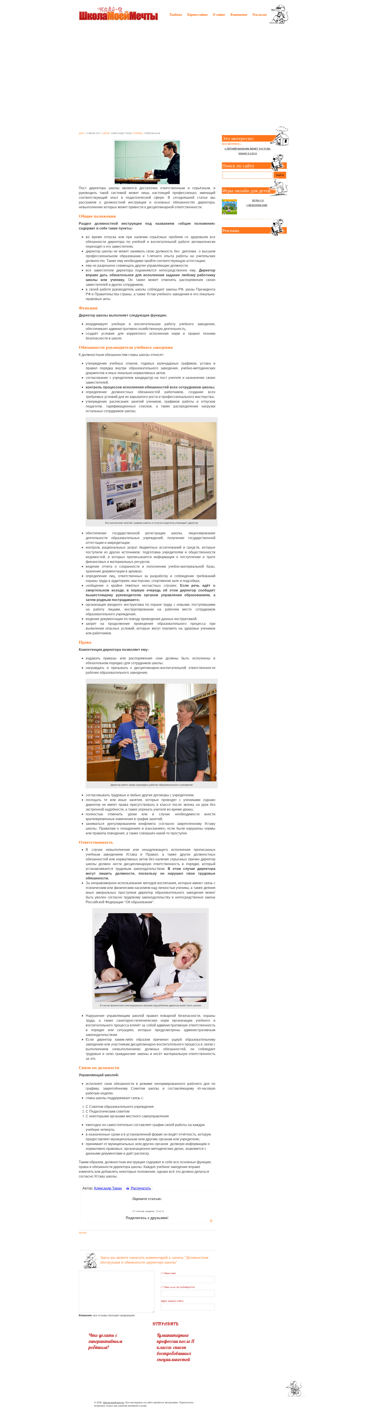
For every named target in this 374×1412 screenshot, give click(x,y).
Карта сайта (197, 14)
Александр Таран (121, 133)
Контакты (238, 14)
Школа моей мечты (113, 1402)
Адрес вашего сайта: (172, 1300)
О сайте (219, 14)
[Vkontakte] (253, 1403)
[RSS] (261, 1403)
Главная (175, 14)
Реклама (259, 14)
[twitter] (246, 1403)
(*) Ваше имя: (168, 1273)
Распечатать (140, 1188)
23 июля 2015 (93, 133)
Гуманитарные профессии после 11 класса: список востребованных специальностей (175, 1347)
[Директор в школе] (147, 161)
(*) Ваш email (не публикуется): (178, 1287)
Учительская (152, 133)
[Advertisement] (187, 60)
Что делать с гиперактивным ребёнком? (105, 1341)
